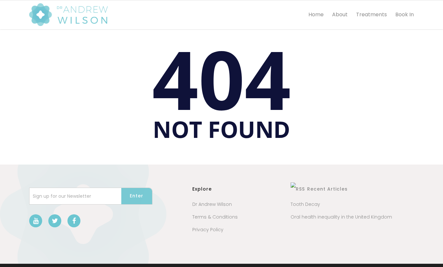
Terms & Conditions (215, 217)
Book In (404, 14)
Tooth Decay (305, 204)
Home (316, 14)
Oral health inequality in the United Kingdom (341, 217)
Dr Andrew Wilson (212, 204)
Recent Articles (327, 189)
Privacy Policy (207, 229)
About (340, 14)
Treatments (371, 14)
